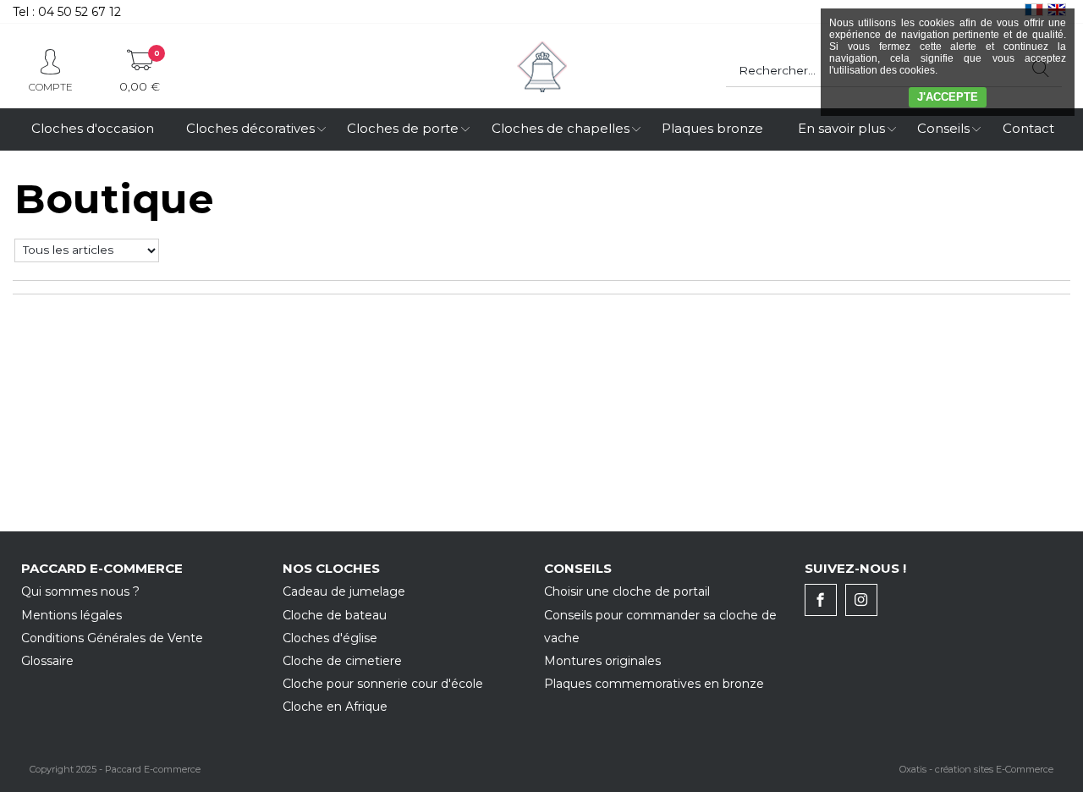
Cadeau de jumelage (344, 591)
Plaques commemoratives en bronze (654, 683)
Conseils (943, 128)
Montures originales (602, 660)
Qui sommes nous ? (80, 591)
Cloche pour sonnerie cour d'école (383, 683)
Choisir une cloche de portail (627, 591)
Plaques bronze (712, 128)
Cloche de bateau (335, 615)
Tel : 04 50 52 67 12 (67, 11)
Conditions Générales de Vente (112, 638)
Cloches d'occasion (92, 128)
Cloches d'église (330, 638)
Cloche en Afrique (335, 706)
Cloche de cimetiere (342, 660)
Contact (1028, 128)
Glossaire (47, 660)
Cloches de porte (403, 128)
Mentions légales (71, 615)
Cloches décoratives (250, 128)
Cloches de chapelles (560, 128)
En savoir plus (841, 128)
